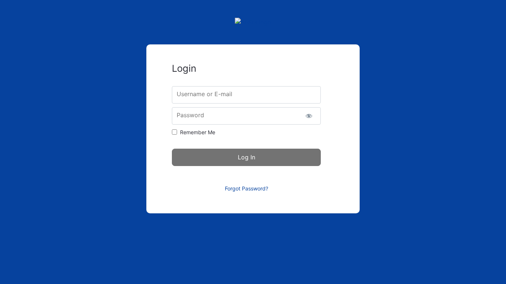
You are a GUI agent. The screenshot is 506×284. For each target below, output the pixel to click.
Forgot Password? (246, 188)
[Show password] (309, 116)
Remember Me (197, 132)
